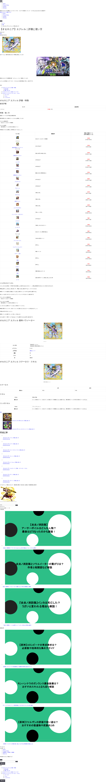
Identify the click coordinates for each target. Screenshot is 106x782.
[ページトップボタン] (1, 759)
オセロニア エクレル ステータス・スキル (11, 93)
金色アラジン (17, 201)
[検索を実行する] (16, 505)
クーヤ (17, 279)
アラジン (17, 168)
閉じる (2, 763)
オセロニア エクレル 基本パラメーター (10, 91)
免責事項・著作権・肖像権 (8, 752)
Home (4, 3)
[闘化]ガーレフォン (17, 175)
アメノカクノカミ (17, 240)
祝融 (17, 260)
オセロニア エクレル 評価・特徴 (9, 87)
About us (5, 753)
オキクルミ (17, 194)
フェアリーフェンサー (17, 247)
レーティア (17, 227)
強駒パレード (32, 350)
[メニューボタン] (1, 21)
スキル (5, 96)
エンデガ (17, 162)
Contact (4, 6)
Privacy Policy (6, 5)
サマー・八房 (17, 253)
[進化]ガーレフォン (17, 155)
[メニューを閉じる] (1, 1)
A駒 (1, 33)
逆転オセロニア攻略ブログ (5, 12)
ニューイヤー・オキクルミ (17, 214)
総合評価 (6, 89)
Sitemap (4, 7)
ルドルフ (17, 220)
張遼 (17, 273)
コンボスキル (7, 97)
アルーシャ (17, 188)
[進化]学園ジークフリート (17, 147)
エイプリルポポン (17, 207)
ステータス (6, 94)
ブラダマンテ (17, 181)
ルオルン (17, 266)
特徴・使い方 (7, 90)
